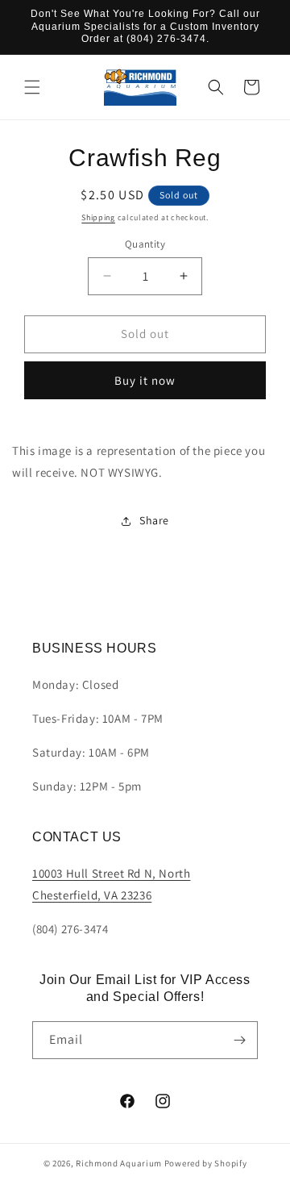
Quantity (145, 244)
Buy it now (145, 380)
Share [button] (154, 520)
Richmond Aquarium (119, 1163)
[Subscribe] (239, 1040)
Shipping (98, 217)
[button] (32, 87)
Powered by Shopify (205, 1163)
